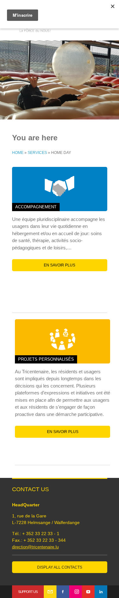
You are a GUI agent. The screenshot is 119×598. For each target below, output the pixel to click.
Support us (27, 592)
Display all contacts (59, 567)
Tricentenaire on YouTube (88, 591)
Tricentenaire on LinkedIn (101, 591)
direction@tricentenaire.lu (35, 547)
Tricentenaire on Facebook (62, 591)
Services (37, 152)
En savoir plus (59, 265)
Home (17, 152)
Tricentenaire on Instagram (75, 591)
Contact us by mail (50, 591)
